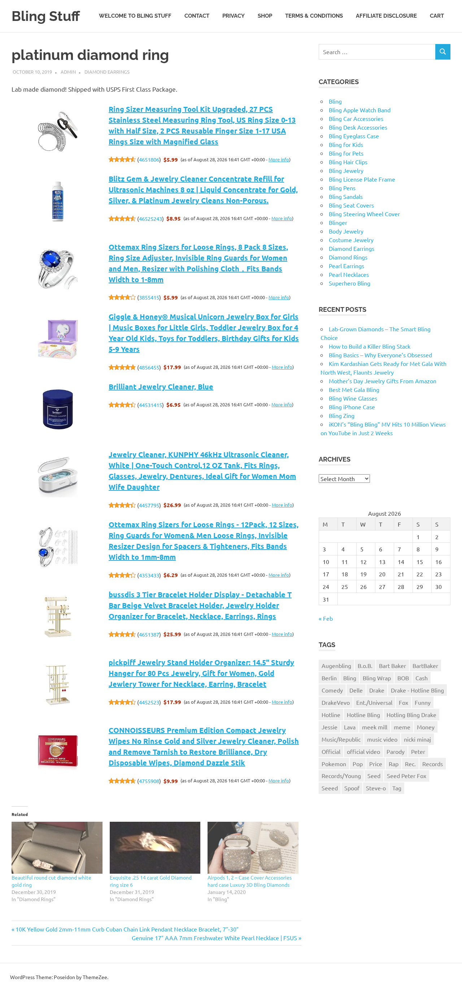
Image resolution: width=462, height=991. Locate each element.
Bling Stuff (46, 16)
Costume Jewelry (351, 239)
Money (426, 726)
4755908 (149, 780)
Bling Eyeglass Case (354, 135)
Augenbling (336, 665)
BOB (403, 677)
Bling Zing (341, 415)
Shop (265, 16)
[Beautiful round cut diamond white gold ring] (57, 848)
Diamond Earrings (107, 72)
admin (68, 72)
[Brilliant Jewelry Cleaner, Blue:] (58, 410)
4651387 (149, 634)
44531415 (150, 404)
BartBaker (425, 665)
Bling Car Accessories (356, 118)
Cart (437, 16)
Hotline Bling (363, 714)
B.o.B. (365, 665)
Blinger (338, 222)
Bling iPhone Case (352, 406)
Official (331, 751)
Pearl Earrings (346, 265)
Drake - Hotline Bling (417, 690)
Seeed (330, 787)
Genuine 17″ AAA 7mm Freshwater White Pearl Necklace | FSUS (214, 937)
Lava (350, 726)
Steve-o (376, 787)
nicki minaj (417, 739)
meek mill (374, 726)
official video (363, 751)
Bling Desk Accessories (358, 127)
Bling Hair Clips (348, 161)
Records (432, 763)
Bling (335, 101)
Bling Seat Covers (351, 205)
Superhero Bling (349, 283)
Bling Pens (342, 187)
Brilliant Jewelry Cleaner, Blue (161, 386)
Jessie (329, 726)
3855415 (149, 297)
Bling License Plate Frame (362, 179)
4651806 (149, 159)
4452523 (149, 702)
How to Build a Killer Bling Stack (369, 346)
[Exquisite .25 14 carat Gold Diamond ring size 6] (155, 848)
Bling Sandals (346, 196)
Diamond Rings (348, 257)
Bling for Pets (346, 153)
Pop (358, 763)
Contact (196, 16)
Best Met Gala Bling (354, 389)
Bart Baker (392, 665)
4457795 (149, 505)
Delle (356, 690)
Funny (423, 702)
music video (382, 739)
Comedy (332, 690)
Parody (396, 751)
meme (402, 726)
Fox (403, 702)
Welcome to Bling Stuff (135, 16)
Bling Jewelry (346, 170)
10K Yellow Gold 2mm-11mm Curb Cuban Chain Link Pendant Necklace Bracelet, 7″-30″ (127, 929)
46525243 (150, 218)
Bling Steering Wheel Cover (364, 213)
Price (375, 763)
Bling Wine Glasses (353, 398)
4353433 (149, 575)
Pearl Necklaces (349, 274)
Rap (393, 763)
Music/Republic (341, 739)
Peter (418, 751)
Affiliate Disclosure (386, 16)
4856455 (149, 367)
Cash (421, 677)
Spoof (351, 787)
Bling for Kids (346, 144)
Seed (373, 775)
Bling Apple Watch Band (360, 109)
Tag (396, 787)
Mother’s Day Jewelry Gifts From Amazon (382, 380)
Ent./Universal (374, 702)
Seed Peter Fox (406, 775)
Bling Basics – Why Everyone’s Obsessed (380, 354)
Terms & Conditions (314, 16)
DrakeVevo (336, 702)
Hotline (331, 714)
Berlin (329, 677)
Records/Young (341, 775)
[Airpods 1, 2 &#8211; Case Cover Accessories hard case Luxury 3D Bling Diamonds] (253, 848)
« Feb (326, 618)
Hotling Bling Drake (411, 714)
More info (279, 159)
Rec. (410, 763)
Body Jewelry (346, 231)
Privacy (233, 16)
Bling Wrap (377, 677)
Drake (376, 690)
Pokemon (334, 763)
